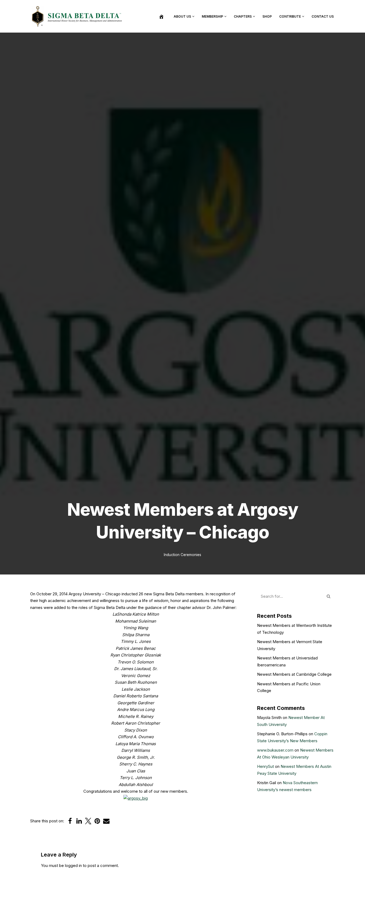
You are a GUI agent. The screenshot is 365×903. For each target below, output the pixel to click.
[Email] (106, 821)
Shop (267, 16)
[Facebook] (70, 821)
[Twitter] (88, 821)
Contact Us (323, 16)
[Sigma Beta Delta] (78, 16)
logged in (73, 865)
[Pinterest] (97, 821)
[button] (193, 16)
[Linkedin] (79, 821)
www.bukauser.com (275, 750)
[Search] (329, 596)
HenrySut (265, 766)
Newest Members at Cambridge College (294, 674)
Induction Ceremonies (182, 555)
